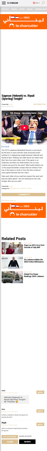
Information (39, 104)
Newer (27, 442)
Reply (40, 392)
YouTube (5, 147)
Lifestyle (5, 9)
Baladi (29, 9)
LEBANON (23, 188)
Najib (11, 104)
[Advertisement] (23, 68)
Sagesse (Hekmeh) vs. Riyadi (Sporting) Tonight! (18, 97)
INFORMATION (14, 188)
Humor (14, 9)
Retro (22, 9)
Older (10, 442)
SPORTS (29, 188)
